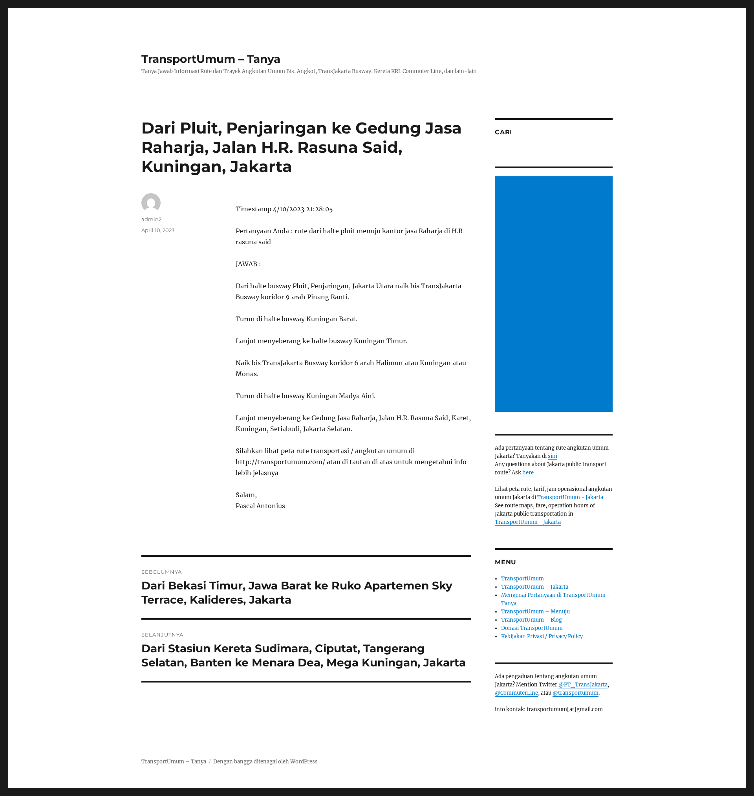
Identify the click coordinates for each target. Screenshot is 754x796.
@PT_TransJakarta (583, 684)
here (528, 472)
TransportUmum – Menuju (535, 611)
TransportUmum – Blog (531, 620)
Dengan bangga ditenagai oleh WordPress (265, 761)
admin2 (151, 219)
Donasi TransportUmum (532, 628)
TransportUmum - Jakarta (570, 497)
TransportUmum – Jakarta (534, 587)
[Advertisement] (555, 295)
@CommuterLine (516, 693)
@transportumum (575, 693)
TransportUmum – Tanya (210, 59)
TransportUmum (522, 578)
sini (552, 456)
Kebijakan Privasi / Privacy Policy (542, 636)
